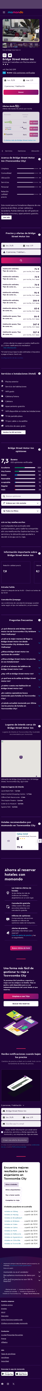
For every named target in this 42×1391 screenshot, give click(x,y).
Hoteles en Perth (10, 1231)
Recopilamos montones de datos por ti (19, 1276)
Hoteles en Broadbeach (13, 1218)
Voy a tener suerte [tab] (12, 1195)
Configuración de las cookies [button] (12, 358)
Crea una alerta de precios (21, 935)
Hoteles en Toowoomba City (12, 1293)
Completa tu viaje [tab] (12, 1200)
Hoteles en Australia (10, 1291)
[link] (21, 948)
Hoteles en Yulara (10, 1224)
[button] (4, 12)
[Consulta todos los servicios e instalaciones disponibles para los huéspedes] (39, 373)
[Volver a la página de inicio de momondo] (15, 12)
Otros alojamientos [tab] (12, 1190)
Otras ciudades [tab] (11, 1184)
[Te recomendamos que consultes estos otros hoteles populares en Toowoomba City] (39, 823)
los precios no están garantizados (20, 1265)
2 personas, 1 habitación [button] (15, 86)
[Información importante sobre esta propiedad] (39, 553)
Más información (10, 348)
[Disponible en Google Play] (7, 1374)
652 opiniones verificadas (24, 73)
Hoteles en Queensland (27, 1291)
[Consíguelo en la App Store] (21, 1374)
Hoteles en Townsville (12, 1243)
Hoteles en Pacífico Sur (26, 1289)
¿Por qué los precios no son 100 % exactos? (18, 1280)
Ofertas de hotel (10, 1289)
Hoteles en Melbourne (12, 1234)
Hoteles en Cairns (11, 1227)
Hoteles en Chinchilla (12, 1240)
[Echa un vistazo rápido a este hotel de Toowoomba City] (39, 159)
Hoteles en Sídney (11, 1211)
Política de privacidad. (19, 1147)
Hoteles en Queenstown (13, 1237)
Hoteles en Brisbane (11, 1221)
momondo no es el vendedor (16, 1272)
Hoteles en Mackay (11, 1215)
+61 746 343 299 (9, 69)
